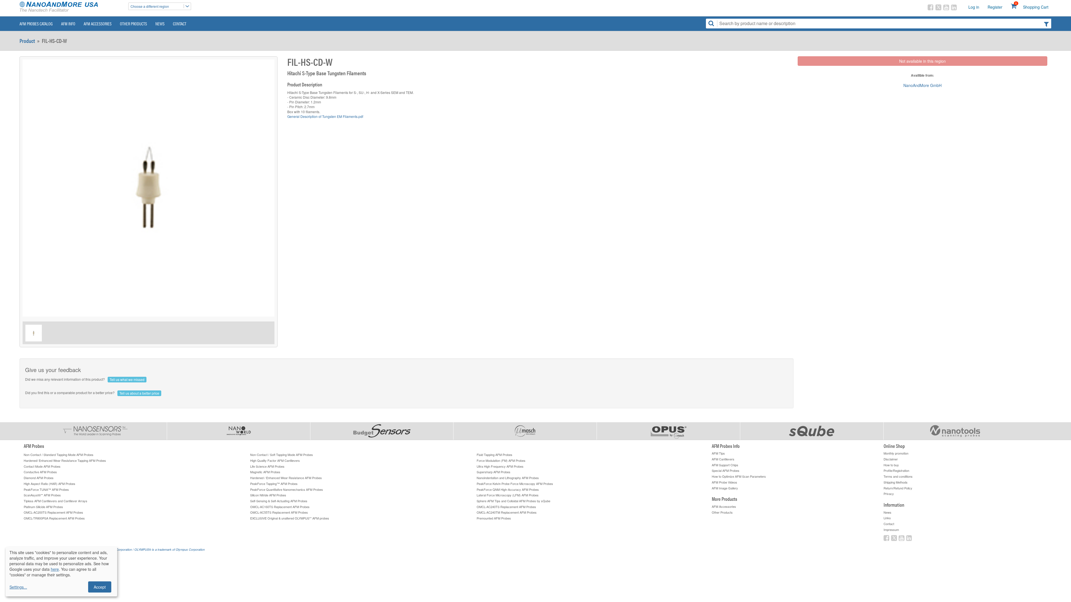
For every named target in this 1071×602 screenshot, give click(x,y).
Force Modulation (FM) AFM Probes (501, 460)
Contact (179, 23)
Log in (973, 7)
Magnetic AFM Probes (265, 472)
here (55, 569)
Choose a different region (150, 6)
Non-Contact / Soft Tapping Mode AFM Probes (281, 454)
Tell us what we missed (127, 379)
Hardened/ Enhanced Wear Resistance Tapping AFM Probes (65, 460)
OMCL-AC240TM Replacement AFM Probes (507, 512)
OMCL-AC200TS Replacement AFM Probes (53, 512)
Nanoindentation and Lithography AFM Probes (508, 477)
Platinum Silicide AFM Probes (43, 506)
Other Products (133, 23)
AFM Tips (718, 453)
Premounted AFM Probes (494, 518)
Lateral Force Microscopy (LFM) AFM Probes (508, 495)
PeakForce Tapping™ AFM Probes (274, 483)
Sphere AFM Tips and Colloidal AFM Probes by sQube (513, 501)
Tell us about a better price (139, 393)
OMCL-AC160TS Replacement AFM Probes (280, 506)
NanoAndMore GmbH (922, 85)
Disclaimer (891, 459)
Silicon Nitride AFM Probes (268, 495)
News (160, 23)
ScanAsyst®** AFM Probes (42, 495)
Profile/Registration (896, 470)
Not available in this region (922, 61)
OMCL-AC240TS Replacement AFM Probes (506, 506)
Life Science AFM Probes (267, 466)
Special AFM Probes (725, 470)
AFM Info (68, 23)
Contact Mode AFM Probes (42, 466)
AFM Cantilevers (723, 459)
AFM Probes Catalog (36, 23)
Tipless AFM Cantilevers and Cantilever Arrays (55, 501)
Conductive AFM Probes (40, 472)
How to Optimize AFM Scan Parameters (739, 476)
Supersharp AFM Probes (493, 472)
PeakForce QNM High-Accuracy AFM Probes (508, 489)
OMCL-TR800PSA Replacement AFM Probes (54, 518)
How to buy (891, 465)
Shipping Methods (896, 482)
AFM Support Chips (725, 465)
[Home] (71, 7)
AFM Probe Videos (724, 482)
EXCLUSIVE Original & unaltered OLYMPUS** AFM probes (289, 518)
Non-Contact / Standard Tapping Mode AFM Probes (58, 454)
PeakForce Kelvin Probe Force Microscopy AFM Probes (515, 483)
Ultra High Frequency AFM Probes (500, 466)
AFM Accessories (98, 23)
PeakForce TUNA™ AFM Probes (46, 489)
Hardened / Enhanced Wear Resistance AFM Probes (286, 477)
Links (887, 518)
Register (995, 7)
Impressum (891, 529)
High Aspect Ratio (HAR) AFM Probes (49, 483)
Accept (100, 587)
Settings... (18, 587)
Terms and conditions (898, 476)
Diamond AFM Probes (39, 477)
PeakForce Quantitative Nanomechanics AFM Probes (286, 489)
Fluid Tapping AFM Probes (494, 454)
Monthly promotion (896, 453)
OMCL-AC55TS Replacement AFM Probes (279, 512)
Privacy (889, 493)
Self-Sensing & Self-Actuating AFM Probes (278, 501)
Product (27, 41)
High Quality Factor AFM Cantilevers (275, 460)
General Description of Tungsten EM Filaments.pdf (325, 116)
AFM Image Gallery (725, 488)
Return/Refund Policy (898, 488)
